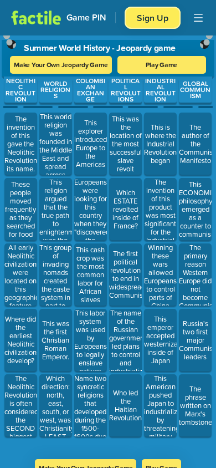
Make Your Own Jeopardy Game (61, 64)
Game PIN (86, 17)
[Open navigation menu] (198, 18)
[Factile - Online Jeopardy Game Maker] (36, 18)
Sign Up (152, 18)
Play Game (161, 64)
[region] (108, 243)
